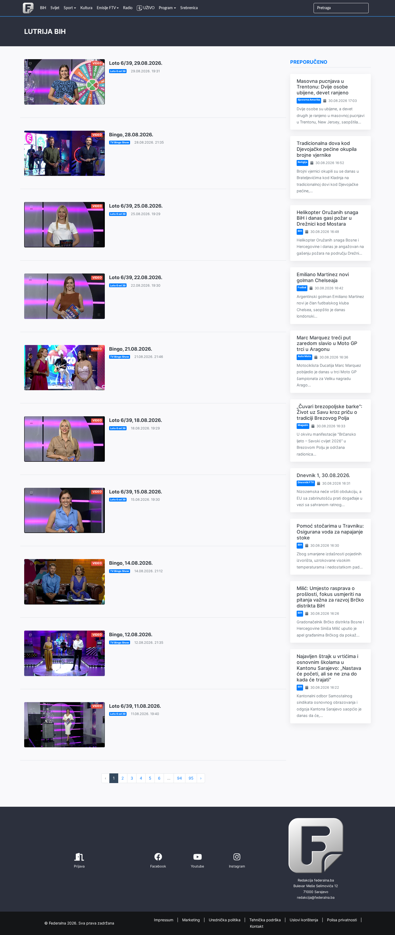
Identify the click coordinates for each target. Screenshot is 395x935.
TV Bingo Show (119, 142)
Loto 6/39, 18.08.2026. (135, 420)
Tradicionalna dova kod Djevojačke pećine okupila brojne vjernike (327, 149)
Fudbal (302, 287)
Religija (302, 162)
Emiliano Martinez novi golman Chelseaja (323, 277)
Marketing (191, 919)
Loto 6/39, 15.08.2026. (135, 492)
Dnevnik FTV (306, 482)
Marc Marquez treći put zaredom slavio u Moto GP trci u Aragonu (327, 343)
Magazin (303, 425)
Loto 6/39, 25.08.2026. (136, 206)
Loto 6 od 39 (117, 71)
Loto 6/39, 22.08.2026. (135, 277)
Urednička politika (225, 919)
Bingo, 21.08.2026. (130, 349)
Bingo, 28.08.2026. (131, 134)
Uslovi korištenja (304, 919)
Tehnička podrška (265, 919)
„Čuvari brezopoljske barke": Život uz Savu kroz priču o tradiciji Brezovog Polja (329, 412)
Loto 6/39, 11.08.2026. (135, 706)
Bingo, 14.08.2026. (131, 563)
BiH (300, 230)
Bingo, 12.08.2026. (130, 634)
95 (191, 778)
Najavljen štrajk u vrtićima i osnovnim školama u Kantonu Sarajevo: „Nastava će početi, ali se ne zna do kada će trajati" (329, 667)
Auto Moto (304, 356)
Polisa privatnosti (342, 919)
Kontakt (256, 926)
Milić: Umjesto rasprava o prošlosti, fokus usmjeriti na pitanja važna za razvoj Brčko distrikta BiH (330, 597)
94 (179, 778)
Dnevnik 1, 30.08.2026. (323, 475)
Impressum (164, 919)
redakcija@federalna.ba (316, 897)
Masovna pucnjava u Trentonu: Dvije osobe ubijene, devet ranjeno (323, 86)
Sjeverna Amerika (309, 99)
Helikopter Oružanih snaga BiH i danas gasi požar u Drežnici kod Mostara (327, 218)
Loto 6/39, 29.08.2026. (135, 63)
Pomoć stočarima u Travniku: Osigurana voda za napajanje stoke (330, 531)
